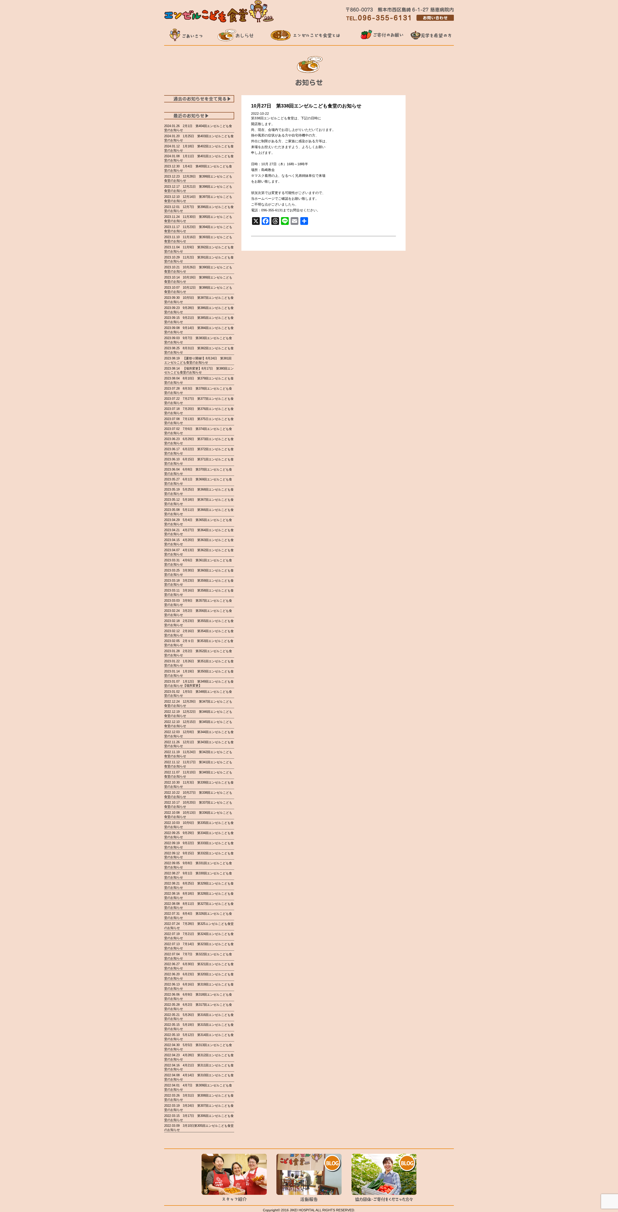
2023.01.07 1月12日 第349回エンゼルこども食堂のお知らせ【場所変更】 (199, 683)
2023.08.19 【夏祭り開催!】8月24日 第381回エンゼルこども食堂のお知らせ (198, 360)
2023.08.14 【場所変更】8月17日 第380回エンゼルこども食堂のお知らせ (199, 370)
